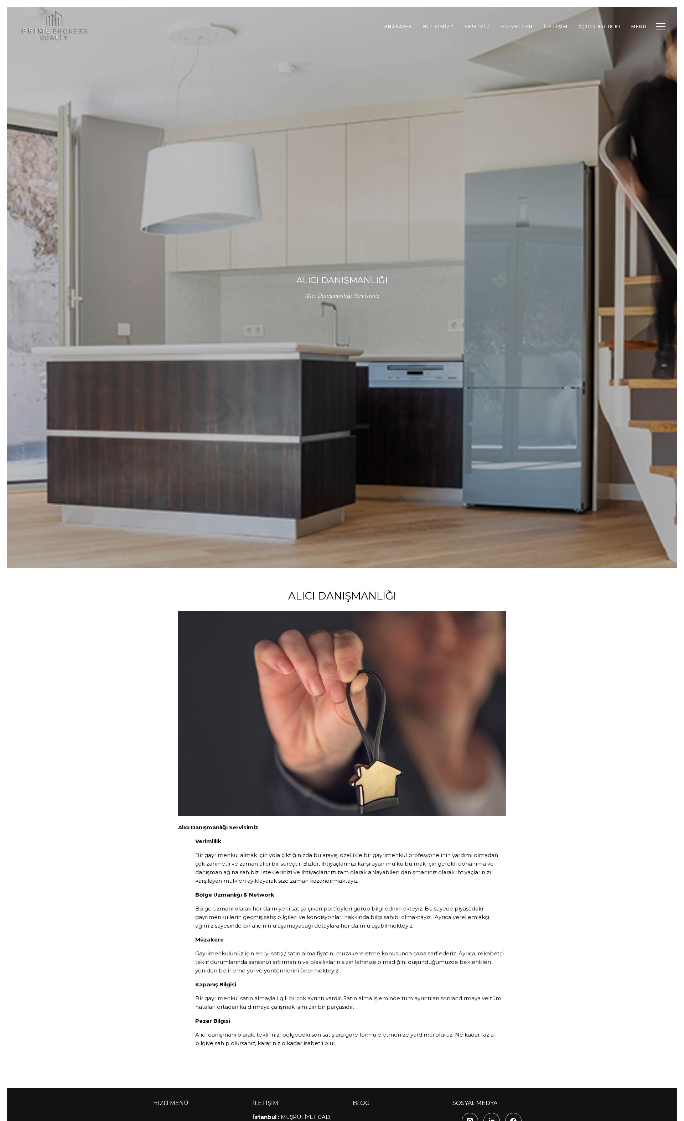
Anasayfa (398, 26)
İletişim (556, 26)
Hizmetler (517, 26)
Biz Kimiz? (438, 26)
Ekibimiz (477, 26)
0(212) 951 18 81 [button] (600, 26)
